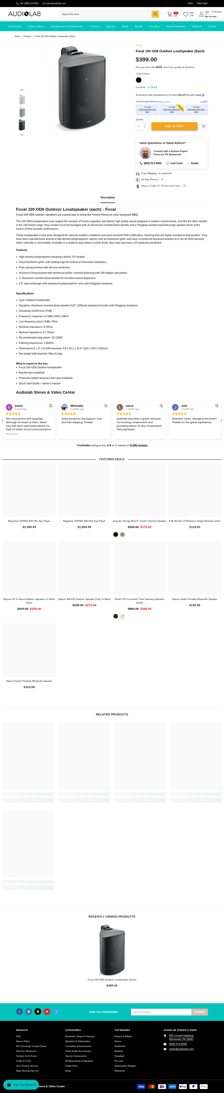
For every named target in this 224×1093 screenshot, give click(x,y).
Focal (139, 45)
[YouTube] (47, 1011)
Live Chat (174, 163)
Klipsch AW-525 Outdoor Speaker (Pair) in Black (84, 599)
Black (139, 80)
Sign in (207, 13)
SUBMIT (199, 1012)
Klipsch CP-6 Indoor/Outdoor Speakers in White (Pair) (29, 601)
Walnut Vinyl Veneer (122, 534)
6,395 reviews (139, 445)
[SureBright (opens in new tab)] (204, 101)
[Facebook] (19, 1011)
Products (27, 36)
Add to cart (174, 126)
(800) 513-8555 (31, 3)
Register (218, 12)
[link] (204, 126)
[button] (21, 90)
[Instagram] (28, 1011)
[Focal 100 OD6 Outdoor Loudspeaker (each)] (112, 949)
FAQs (190, 3)
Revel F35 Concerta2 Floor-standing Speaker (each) (139, 601)
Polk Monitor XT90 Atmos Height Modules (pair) (195, 521)
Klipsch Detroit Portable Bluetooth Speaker (29, 681)
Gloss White (122, 616)
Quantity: (140, 119)
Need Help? (202, 3)
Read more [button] (12, 434)
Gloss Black (116, 616)
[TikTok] (37, 1011)
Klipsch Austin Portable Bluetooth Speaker (194, 599)
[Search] (109, 14)
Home (17, 36)
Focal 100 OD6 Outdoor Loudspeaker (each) (112, 979)
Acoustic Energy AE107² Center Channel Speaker (139, 521)
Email (192, 163)
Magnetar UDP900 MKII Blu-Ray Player (29, 521)
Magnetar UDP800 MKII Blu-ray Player (84, 521)
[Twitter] (56, 1011)
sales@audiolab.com (56, 3)
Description (108, 197)
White (145, 80)
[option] (79, 90)
